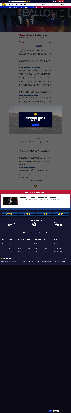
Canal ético (45, 243)
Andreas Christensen (12, 246)
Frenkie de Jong (20, 248)
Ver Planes (61, 1)
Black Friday (36, 252)
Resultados (26, 7)
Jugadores (37, 7)
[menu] (69, 1)
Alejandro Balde (11, 242)
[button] (50, 411)
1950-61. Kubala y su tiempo (58, 248)
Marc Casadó (19, 246)
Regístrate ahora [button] (35, 124)
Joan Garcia (2, 243)
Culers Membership (37, 242)
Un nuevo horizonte (57, 242)
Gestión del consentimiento (56, 261)
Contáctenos (43, 261)
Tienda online (36, 248)
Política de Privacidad (30, 261)
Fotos (42, 7)
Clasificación (32, 7)
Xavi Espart (10, 245)
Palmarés (46, 7)
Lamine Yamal (29, 242)
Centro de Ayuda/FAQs (37, 249)
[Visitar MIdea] (57, 224)
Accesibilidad (39, 261)
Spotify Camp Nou (46, 242)
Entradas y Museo (11, 4)
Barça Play (25, 4)
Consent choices (63, 261)
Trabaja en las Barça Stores (46, 249)
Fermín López (20, 245)
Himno (45, 246)
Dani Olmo (19, 249)
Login (54, 1)
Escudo (45, 245)
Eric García (10, 251)
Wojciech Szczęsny (3, 242)
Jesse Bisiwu (28, 249)
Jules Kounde (11, 249)
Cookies (35, 261)
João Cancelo (11, 252)
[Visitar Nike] (12, 224)
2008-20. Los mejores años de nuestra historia (59, 244)
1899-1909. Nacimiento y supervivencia (59, 249)
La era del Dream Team (57, 246)
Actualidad (10, 7)
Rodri (18, 252)
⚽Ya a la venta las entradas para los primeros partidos (19, 1)
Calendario (15, 7)
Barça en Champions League (58, 251)
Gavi (18, 242)
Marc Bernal (19, 251)
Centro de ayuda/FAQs (49, 261)
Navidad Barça (36, 254)
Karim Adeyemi (29, 248)
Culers (21, 4)
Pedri (18, 243)
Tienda (17, 4)
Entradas (21, 7)
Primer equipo (44, 4)
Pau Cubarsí (10, 243)
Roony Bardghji (29, 245)
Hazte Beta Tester (36, 251)
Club (48, 4)
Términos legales (25, 261)
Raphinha (28, 243)
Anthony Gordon (29, 246)
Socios (58, 4)
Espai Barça (53, 4)
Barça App (35, 246)
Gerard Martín (11, 248)
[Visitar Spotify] (34, 224)
